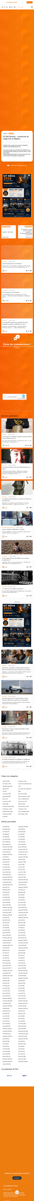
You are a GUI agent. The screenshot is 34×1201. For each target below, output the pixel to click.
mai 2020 (5, 1016)
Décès (4, 798)
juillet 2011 (20, 1043)
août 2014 (20, 950)
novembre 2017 (21, 852)
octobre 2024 (6, 882)
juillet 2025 (5, 859)
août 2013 (20, 980)
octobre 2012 (21, 1006)
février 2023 (5, 932)
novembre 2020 (6, 1001)
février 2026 (5, 841)
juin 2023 (5, 922)
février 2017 (21, 874)
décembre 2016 (21, 879)
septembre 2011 (22, 1038)
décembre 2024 (6, 877)
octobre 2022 (6, 942)
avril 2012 (20, 1021)
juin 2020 (5, 1013)
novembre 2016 (21, 882)
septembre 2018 (22, 826)
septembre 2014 (22, 947)
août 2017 (20, 859)
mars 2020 (5, 1021)
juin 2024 (5, 892)
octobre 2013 (21, 975)
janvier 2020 (5, 1026)
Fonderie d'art (6, 814)
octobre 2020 (6, 1003)
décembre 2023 (6, 907)
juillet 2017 (20, 862)
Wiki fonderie (21, 814)
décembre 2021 (6, 968)
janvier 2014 (21, 968)
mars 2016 (20, 902)
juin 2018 (20, 834)
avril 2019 (5, 1048)
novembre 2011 (21, 1033)
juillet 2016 (20, 892)
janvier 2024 (5, 905)
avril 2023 (5, 927)
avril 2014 (20, 960)
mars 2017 (20, 872)
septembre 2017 (22, 857)
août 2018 (20, 829)
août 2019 (5, 1038)
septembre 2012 (22, 1008)
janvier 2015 (21, 937)
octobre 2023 (6, 912)
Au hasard (5, 793)
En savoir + (17, 1178)
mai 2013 (20, 988)
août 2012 (20, 1011)
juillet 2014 (20, 953)
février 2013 (21, 995)
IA (18, 786)
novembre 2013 (21, 973)
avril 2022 (5, 958)
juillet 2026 (5, 829)
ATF (4, 791)
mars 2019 (5, 1051)
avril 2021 (5, 988)
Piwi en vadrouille (22, 798)
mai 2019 (5, 1046)
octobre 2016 (21, 884)
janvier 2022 (5, 965)
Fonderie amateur (7, 811)
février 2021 (5, 993)
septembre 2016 (22, 887)
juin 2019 (5, 1043)
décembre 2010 (21, 1061)
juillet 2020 (5, 1011)
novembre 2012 (21, 1003)
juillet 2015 (20, 922)
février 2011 (21, 1056)
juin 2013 (20, 985)
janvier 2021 (5, 995)
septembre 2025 (6, 854)
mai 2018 (20, 836)
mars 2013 (20, 993)
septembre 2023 (6, 915)
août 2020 (5, 1008)
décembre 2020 (6, 998)
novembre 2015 (21, 912)
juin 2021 (5, 983)
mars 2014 (20, 963)
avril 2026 (5, 836)
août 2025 (5, 857)
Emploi (4, 804)
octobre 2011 (21, 1036)
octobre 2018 (6, 1064)
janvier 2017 (21, 877)
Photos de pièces (22, 796)
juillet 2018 (20, 831)
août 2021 (5, 978)
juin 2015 (20, 925)
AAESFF (5, 781)
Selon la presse (21, 806)
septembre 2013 (22, 978)
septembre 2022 (6, 945)
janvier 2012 (21, 1028)
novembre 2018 (6, 1061)
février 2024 (5, 902)
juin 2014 (20, 955)
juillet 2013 (20, 983)
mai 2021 (5, 985)
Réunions (20, 804)
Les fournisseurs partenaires (24, 788)
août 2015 (20, 920)
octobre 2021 (6, 973)
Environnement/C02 (7, 806)
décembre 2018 (6, 1059)
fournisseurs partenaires (23, 783)
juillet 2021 (5, 980)
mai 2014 (20, 958)
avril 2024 (5, 897)
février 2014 (21, 965)
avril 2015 (20, 930)
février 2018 (21, 844)
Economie (5, 801)
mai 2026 (5, 834)
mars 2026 (5, 839)
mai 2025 (5, 864)
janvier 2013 (21, 998)
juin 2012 (20, 1016)
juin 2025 (5, 862)
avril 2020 (5, 1018)
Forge (4, 816)
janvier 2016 (21, 907)
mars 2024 (5, 899)
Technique (20, 809)
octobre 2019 (6, 1033)
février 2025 (5, 872)
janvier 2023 (5, 935)
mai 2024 (5, 894)
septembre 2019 (6, 1036)
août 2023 (5, 917)
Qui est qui (20, 801)
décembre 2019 (6, 1028)
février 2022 (5, 963)
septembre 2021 (6, 975)
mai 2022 (5, 955)
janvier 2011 (21, 1059)
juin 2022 (5, 953)
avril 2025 (5, 867)
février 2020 (5, 1023)
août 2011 (20, 1041)
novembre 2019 (6, 1031)
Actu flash (5, 783)
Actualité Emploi (6, 786)
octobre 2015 (21, 915)
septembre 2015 (22, 917)
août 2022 (5, 947)
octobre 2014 (21, 945)
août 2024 (5, 887)
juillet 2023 (5, 920)
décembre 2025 (6, 846)
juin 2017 (20, 864)
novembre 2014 (21, 942)
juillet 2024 (5, 889)
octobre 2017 (21, 854)
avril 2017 (20, 869)
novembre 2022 (6, 940)
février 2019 (5, 1054)
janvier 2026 (5, 844)
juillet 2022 (5, 950)
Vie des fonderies (22, 811)
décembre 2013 (21, 970)
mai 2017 (20, 867)
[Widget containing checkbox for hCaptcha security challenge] (14, 397)
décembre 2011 (21, 1031)
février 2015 (21, 935)
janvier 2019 (5, 1056)
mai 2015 (20, 927)
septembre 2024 (6, 884)
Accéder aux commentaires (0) (18, 165)
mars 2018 (20, 841)
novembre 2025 (6, 849)
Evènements (5, 809)
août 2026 (5, 826)
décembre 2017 (21, 849)
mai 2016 (20, 897)
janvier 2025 (5, 874)
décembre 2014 (21, 940)
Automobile (5, 796)
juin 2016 (20, 894)
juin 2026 (5, 831)
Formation (11, 133)
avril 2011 (20, 1051)
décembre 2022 (6, 937)
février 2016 (21, 905)
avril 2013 (20, 990)
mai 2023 (5, 925)
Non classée (21, 793)
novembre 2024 (6, 879)
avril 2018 (20, 839)
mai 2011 (20, 1048)
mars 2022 (5, 960)
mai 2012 (20, 1018)
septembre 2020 (6, 1006)
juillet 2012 (20, 1013)
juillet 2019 (5, 1041)
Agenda (4, 788)
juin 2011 (20, 1046)
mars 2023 (5, 930)
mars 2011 (20, 1054)
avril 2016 (20, 899)
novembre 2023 (6, 910)
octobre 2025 (6, 852)
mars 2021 (5, 990)
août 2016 (20, 889)
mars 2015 (20, 932)
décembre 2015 (21, 910)
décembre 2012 (21, 1001)
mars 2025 (5, 869)
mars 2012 (20, 1023)
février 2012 (21, 1026)
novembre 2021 (6, 970)
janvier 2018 (21, 846)
